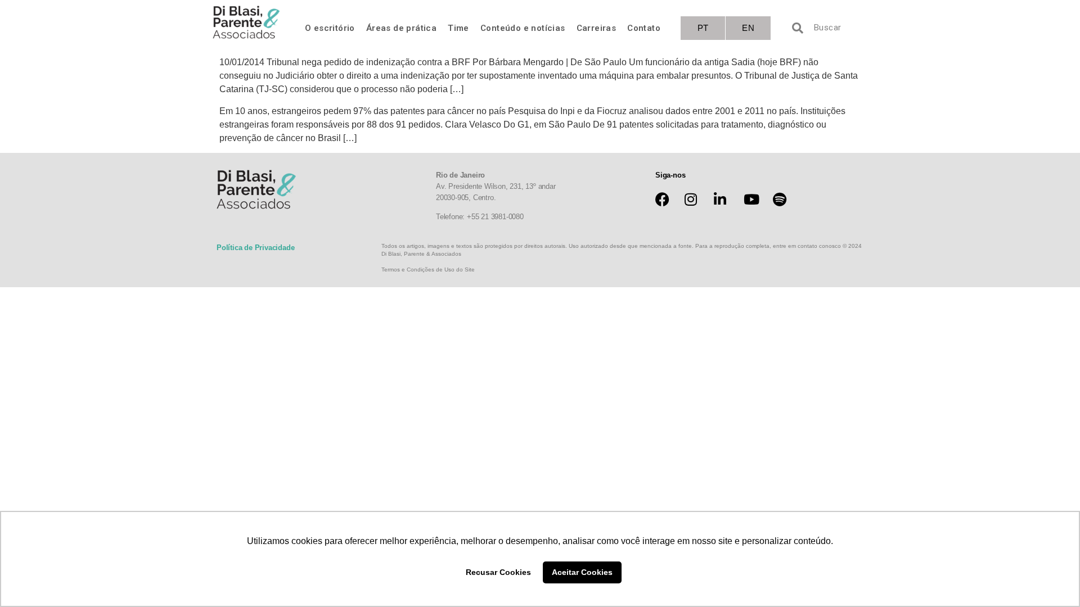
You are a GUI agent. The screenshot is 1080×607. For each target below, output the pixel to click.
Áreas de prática (401, 28)
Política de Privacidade (255, 247)
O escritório (330, 28)
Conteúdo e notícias (522, 28)
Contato (643, 28)
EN (748, 28)
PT (703, 28)
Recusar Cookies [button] (498, 572)
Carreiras (596, 28)
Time (458, 28)
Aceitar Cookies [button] (582, 572)
